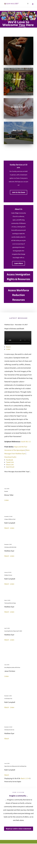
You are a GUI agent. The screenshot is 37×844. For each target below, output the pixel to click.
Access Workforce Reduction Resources (18, 294)
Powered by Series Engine (12, 781)
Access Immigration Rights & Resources (18, 276)
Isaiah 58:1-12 (26, 441)
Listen (8, 349)
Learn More (18, 263)
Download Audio (10, 457)
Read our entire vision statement (18, 829)
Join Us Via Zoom (18, 192)
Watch (8, 347)
